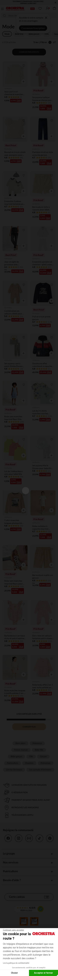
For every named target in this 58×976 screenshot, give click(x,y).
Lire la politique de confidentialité (16, 963)
